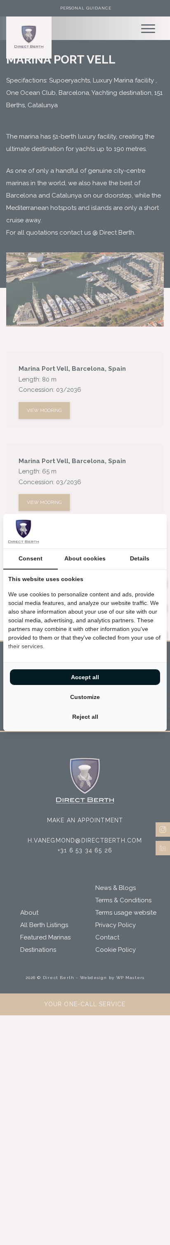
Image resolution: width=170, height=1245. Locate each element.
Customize (85, 697)
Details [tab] (139, 558)
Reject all (85, 716)
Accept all (85, 677)
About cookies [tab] (85, 558)
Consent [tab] (30, 558)
